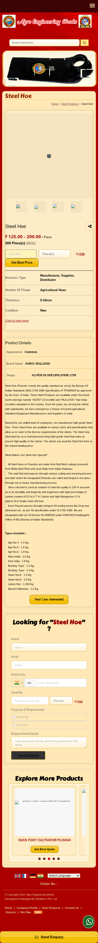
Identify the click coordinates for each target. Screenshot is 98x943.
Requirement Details (25, 733)
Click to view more (17, 320)
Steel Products (70, 103)
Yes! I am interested (49, 599)
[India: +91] (17, 682)
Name (15, 639)
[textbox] (54, 254)
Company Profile (27, 907)
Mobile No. (18, 675)
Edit (82, 254)
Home (54, 103)
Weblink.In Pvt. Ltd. (46, 898)
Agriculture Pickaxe (69, 840)
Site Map (25, 912)
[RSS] (38, 912)
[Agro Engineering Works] (47, 22)
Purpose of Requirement (27, 709)
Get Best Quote (69, 849)
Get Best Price (21, 262)
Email (14, 657)
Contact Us (72, 907)
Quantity (17, 692)
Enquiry (11, 912)
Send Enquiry (51, 937)
